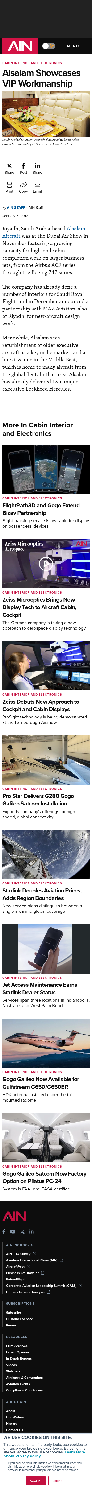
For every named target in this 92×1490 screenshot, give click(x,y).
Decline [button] (57, 1480)
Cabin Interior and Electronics (32, 63)
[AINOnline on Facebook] (3, 1232)
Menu (73, 46)
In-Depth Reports (19, 1359)
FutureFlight (15, 1279)
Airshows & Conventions (24, 1378)
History (11, 1424)
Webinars (13, 1371)
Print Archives (17, 1346)
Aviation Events (18, 1384)
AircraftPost (15, 1267)
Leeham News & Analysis (25, 1292)
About (10, 1411)
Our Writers (15, 1417)
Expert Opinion (17, 1352)
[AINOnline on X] (22, 1232)
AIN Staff (16, 207)
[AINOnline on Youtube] (13, 1232)
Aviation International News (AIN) (31, 1260)
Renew (11, 1325)
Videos (11, 1365)
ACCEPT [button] (36, 1480)
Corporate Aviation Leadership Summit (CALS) (41, 1286)
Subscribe (13, 1313)
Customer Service (19, 1319)
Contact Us (14, 1430)
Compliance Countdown (24, 1390)
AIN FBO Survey (18, 1254)
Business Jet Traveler (22, 1273)
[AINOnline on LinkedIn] (31, 1232)
